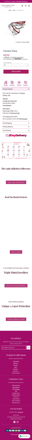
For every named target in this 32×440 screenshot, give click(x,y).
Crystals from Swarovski (10, 101)
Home (9, 10)
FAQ (16, 391)
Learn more (25, 59)
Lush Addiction (18, 434)
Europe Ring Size (7, 62)
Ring (14, 10)
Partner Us (16, 397)
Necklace (15, 363)
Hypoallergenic (16, 387)
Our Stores (20, 412)
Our (9, 95)
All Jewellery (16, 361)
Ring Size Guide (15, 113)
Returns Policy (16, 402)
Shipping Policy (16, 385)
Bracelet (15, 369)
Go (28, 347)
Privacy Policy (16, 399)
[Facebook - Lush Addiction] (14, 422)
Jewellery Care (16, 393)
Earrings (15, 365)
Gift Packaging (23, 119)
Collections (15, 371)
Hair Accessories (16, 373)
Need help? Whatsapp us (22, 1)
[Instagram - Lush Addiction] (18, 422)
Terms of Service (16, 400)
